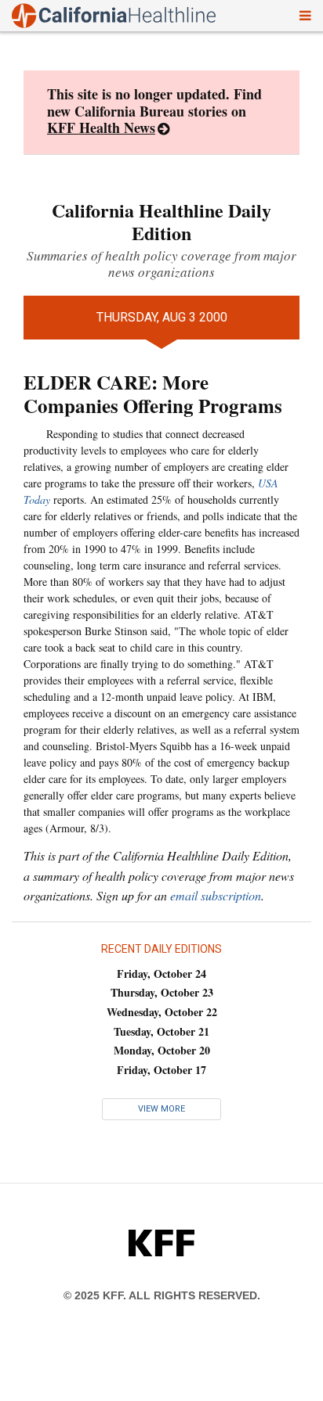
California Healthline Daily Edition (161, 221)
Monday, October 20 (162, 1050)
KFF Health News (101, 127)
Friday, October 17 (161, 1070)
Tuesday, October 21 (161, 1031)
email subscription (215, 895)
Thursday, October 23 (162, 992)
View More (161, 1109)
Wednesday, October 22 (162, 1012)
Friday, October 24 (161, 973)
